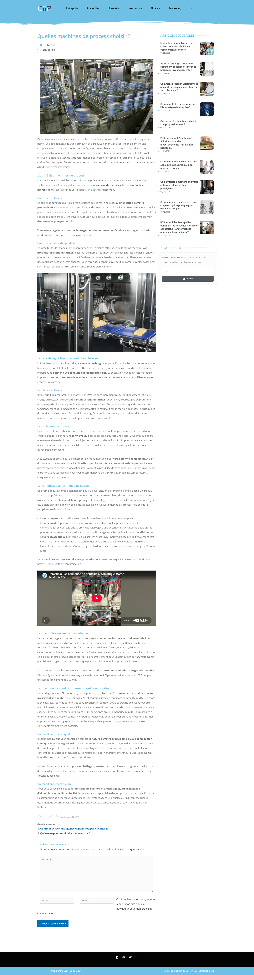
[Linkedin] (137, 957)
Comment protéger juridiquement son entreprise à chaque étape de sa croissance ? (179, 87)
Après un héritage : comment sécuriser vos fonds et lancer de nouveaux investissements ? (178, 66)
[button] (191, 8)
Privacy (193, 971)
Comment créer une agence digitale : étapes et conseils (74, 828)
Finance (155, 8)
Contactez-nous (206, 971)
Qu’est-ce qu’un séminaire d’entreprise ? (65, 833)
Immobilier (93, 8)
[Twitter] (130, 957)
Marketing (175, 8)
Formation (114, 8)
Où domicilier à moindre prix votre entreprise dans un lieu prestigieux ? (179, 185)
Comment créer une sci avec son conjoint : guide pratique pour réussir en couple (178, 164)
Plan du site (167, 971)
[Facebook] (117, 957)
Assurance (135, 8)
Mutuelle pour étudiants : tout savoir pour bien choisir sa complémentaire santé (176, 46)
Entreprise (72, 8)
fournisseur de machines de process (113, 185)
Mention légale (181, 971)
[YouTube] (123, 957)
